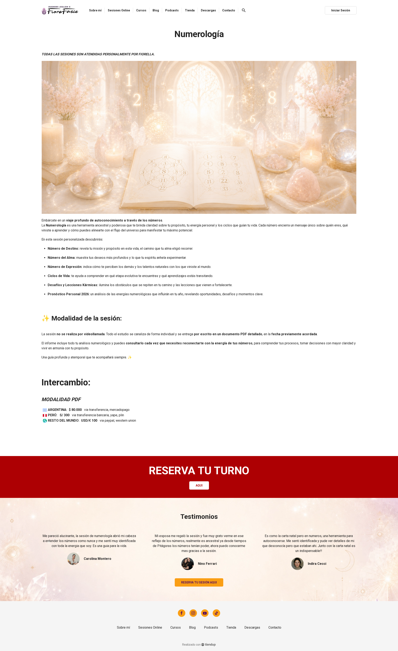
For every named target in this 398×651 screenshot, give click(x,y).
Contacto (274, 627)
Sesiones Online (150, 627)
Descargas (252, 627)
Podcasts (211, 627)
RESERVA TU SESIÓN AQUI (199, 582)
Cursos (175, 627)
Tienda (231, 627)
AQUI (199, 485)
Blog (192, 627)
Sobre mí (123, 627)
